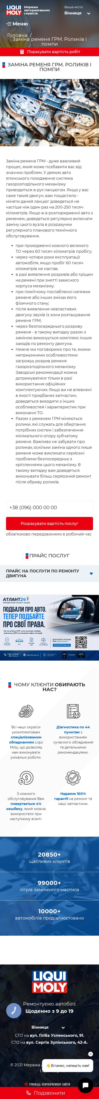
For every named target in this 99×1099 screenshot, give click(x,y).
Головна (17, 35)
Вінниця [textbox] (72, 13)
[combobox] (78, 13)
